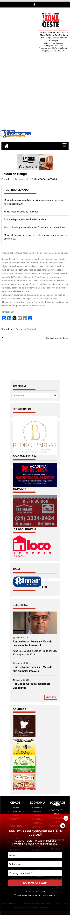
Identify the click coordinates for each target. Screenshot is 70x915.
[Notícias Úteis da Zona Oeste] (6, 146)
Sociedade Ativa (56, 812)
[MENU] (64, 145)
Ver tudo (51, 697)
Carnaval (31, 329)
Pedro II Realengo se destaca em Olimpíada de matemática (34, 227)
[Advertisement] (35, 93)
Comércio (37, 811)
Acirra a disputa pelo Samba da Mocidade (25, 219)
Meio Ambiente (15, 811)
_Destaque (20, 329)
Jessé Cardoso (47, 179)
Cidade (15, 807)
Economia (37, 807)
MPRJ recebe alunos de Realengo (21, 211)
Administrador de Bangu (57, 338)
